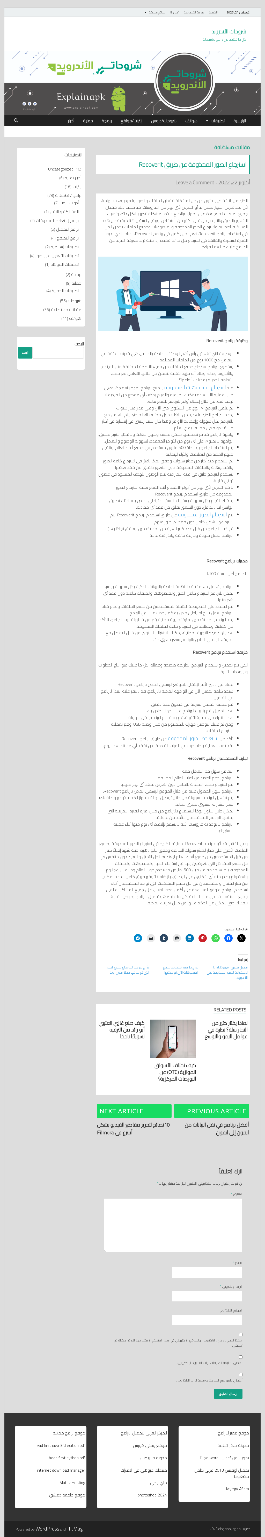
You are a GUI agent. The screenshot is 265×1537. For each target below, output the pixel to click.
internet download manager (61, 1470)
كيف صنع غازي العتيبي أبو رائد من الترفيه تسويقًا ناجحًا (122, 1029)
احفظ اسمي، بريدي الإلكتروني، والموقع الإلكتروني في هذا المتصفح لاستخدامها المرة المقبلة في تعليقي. (177, 1343)
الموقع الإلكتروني (230, 1310)
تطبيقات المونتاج (64, 264)
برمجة (107, 121)
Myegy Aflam (237, 1489)
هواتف (191, 121)
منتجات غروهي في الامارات (144, 1470)
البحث (79, 344)
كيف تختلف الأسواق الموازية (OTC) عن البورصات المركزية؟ (175, 1071)
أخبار (71, 121)
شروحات (74, 301)
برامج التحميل (67, 229)
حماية (88, 121)
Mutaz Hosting (72, 1482)
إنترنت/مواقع (131, 121)
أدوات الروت (69, 203)
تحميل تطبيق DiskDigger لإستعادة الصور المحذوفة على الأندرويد (227, 972)
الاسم (237, 1263)
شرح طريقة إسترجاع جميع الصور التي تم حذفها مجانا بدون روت (128, 970)
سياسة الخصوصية (194, 12)
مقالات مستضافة (232, 147)
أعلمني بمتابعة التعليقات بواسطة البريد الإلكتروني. (209, 1362)
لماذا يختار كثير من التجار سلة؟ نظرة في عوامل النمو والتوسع (226, 1029)
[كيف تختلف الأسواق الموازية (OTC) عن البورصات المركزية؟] (173, 1040)
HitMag (75, 1528)
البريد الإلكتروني (231, 1286)
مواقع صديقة (157, 12)
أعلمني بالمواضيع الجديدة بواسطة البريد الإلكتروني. (209, 1380)
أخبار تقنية (73, 178)
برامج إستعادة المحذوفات (57, 220)
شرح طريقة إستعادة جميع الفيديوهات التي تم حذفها (180, 970)
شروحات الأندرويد (228, 31)
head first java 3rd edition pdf (59, 1445)
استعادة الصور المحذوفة (193, 738)
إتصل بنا (174, 12)
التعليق (236, 1194)
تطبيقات (218, 121)
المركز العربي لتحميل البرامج (144, 1433)
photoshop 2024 (152, 1495)
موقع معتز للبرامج (233, 1433)
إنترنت (76, 186)
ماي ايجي (158, 1482)
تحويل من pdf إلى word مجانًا (224, 1458)
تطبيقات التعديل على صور (57, 255)
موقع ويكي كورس (150, 1445)
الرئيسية (213, 12)
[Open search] (16, 121)
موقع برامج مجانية (69, 1433)
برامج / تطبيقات (68, 195)
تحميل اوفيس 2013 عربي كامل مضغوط (221, 1473)
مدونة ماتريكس (153, 1458)
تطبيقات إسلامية (65, 247)
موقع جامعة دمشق (67, 1495)
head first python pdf (67, 1458)
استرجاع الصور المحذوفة (202, 514)
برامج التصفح (68, 238)
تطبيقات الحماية (65, 290)
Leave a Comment (194, 182)
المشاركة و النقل (64, 211)
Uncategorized (60, 169)
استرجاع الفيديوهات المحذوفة (195, 387)
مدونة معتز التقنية (233, 1445)
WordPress (47, 1528)
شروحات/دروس (163, 121)
